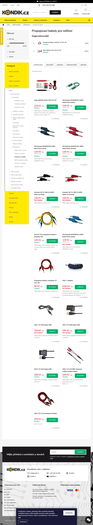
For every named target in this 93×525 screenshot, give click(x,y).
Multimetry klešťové (20, 104)
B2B (18, 5)
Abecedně (83, 65)
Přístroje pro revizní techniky (18, 126)
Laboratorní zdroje (18, 137)
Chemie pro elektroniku (17, 178)
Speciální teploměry (18, 114)
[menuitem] (11, 20)
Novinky (11, 207)
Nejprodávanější (72, 65)
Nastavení (23, 522)
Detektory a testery (18, 111)
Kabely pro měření (20, 153)
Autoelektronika (13, 198)
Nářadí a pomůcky (16, 181)
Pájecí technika (15, 172)
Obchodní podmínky (12, 508)
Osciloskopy (16, 134)
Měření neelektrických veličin (19, 118)
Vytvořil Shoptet (84, 520)
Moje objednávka (11, 502)
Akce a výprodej (13, 212)
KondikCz (71, 473)
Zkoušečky (16, 123)
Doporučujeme (38, 65)
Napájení (11, 193)
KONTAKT (5, 5)
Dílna (10, 90)
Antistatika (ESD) (16, 188)
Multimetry (16, 97)
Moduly (11, 76)
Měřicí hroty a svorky (20, 150)
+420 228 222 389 (54, 473)
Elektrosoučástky (14, 71)
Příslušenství (16, 147)
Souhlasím (69, 513)
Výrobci (11, 222)
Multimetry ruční (19, 101)
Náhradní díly (13, 203)
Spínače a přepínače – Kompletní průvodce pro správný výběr (44, 497)
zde (19, 517)
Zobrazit (52, 199)
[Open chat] (88, 520)
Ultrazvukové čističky (17, 185)
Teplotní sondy (19, 167)
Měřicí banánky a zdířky (21, 160)
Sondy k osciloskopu (20, 163)
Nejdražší (60, 65)
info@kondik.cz (34, 473)
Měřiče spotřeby (17, 144)
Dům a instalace (13, 86)
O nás (12, 5)
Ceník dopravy (10, 500)
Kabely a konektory (14, 81)
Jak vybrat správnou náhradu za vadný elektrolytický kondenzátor (43, 490)
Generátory (16, 131)
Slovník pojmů (10, 505)
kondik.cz (33, 476)
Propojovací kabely (20, 157)
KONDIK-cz (52, 476)
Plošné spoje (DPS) (16, 175)
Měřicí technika (15, 94)
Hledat (55, 12)
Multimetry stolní (19, 107)
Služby (11, 217)
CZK (85, 5)
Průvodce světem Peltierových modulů (43, 494)
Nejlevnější (49, 65)
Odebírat (80, 452)
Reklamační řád (10, 510)
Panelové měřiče (17, 140)
